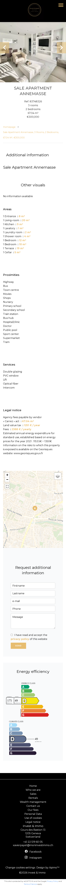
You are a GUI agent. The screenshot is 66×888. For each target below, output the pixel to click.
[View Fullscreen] (7, 486)
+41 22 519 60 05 (33, 841)
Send (18, 646)
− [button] (7, 479)
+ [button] (7, 475)
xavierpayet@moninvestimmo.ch (33, 845)
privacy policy (20, 639)
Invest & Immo (33, 826)
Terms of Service (30, 884)
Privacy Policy (52, 881)
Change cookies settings (20, 867)
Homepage (9, 127)
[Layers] (57, 476)
